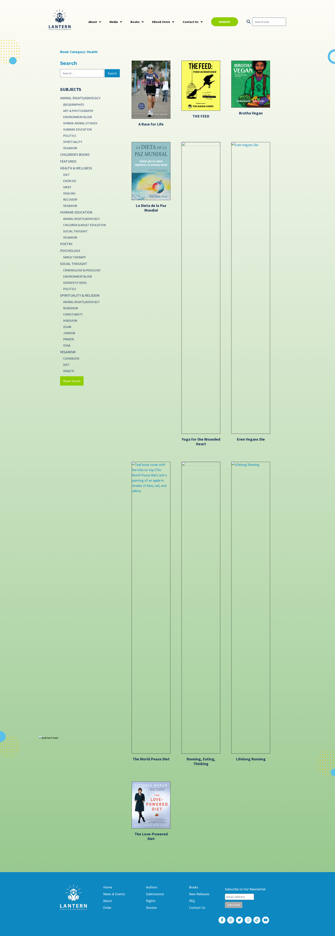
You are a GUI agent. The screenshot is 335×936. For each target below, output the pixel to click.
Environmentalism (77, 117)
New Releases (199, 894)
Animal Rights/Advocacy (80, 98)
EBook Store (161, 22)
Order (107, 907)
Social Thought (75, 231)
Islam (67, 327)
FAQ (192, 901)
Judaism (69, 333)
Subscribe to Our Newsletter (245, 889)
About (92, 22)
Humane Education (77, 129)
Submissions (155, 894)
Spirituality (72, 142)
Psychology (70, 250)
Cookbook (71, 358)
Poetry (66, 244)
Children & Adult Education (84, 225)
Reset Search (71, 381)
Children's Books (75, 154)
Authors (151, 887)
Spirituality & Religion (79, 295)
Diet (66, 175)
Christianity (73, 314)
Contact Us (191, 22)
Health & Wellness (76, 168)
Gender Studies (75, 283)
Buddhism (70, 308)
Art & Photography (78, 111)
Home (107, 887)
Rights (150, 901)
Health (68, 371)
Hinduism (70, 320)
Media (114, 22)
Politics (69, 136)
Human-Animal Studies (80, 123)
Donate (224, 22)
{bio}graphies (73, 104)
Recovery (70, 199)
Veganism (70, 148)
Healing (69, 193)
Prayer (68, 339)
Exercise (69, 181)
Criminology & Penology (81, 270)
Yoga (66, 345)
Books (135, 22)
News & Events (114, 894)
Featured (68, 161)
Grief (67, 187)
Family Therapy (74, 257)
